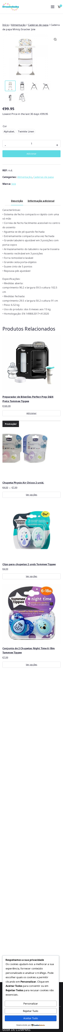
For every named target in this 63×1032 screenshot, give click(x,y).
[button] (55, 39)
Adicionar (31, 153)
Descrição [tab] (17, 201)
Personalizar (30, 1003)
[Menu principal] (52, 7)
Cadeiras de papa (38, 25)
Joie (14, 183)
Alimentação (18, 25)
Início (5, 25)
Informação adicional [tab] (41, 201)
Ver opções (31, 494)
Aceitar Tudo (30, 1018)
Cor (5, 126)
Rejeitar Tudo (30, 1011)
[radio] (9, 131)
